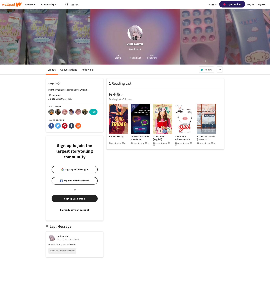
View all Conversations (62, 250)
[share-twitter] (58, 126)
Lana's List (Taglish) (158, 138)
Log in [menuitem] (250, 4)
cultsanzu (62, 236)
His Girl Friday (116, 136)
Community (48, 4)
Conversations (68, 69)
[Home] (12, 4)
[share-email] (78, 126)
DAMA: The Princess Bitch (182, 138)
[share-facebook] (51, 126)
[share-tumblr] (71, 126)
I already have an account (74, 209)
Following (87, 69)
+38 (93, 111)
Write (211, 4)
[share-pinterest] (65, 126)
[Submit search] (67, 4)
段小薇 (114, 94)
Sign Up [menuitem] (262, 4)
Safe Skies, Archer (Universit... (206, 138)
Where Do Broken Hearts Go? (140, 138)
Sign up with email (74, 198)
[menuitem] (206, 69)
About (52, 69)
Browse (29, 4)
